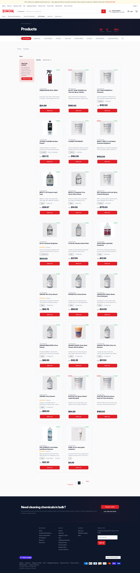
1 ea (70, 458)
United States (112, 557)
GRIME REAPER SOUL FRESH (49, 90)
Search (4, 6)
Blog (79, 535)
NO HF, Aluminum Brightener (49, 243)
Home (3, 16)
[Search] (103, 11)
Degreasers (37, 38)
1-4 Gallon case (44, 254)
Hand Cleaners (100, 38)
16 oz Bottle (43, 152)
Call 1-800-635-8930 (110, 511)
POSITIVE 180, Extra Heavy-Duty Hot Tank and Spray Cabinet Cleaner (106, 398)
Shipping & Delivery (32, 6)
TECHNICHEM (43, 88)
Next (87, 481)
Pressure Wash (79, 38)
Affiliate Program (83, 533)
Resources (58, 16)
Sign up (101, 543)
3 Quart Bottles (49, 458)
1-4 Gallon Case (78, 356)
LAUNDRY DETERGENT (75, 141)
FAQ (24, 6)
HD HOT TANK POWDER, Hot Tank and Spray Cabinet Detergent (77, 92)
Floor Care (68, 38)
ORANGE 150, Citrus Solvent (48, 294)
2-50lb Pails (108, 101)
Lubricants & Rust (113, 38)
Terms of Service (68, 6)
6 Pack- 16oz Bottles (53, 152)
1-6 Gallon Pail (78, 254)
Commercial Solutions (14, 16)
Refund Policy (58, 6)
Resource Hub (41, 6)
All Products (41, 16)
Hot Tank (89, 38)
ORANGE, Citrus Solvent (47, 396)
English (135, 6)
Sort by (38, 60)
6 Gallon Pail (49, 203)
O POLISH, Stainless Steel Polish (78, 243)
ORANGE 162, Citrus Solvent (77, 294)
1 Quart (42, 458)
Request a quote (27, 78)
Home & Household (29, 16)
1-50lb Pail (100, 101)
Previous (70, 484)
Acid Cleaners (48, 38)
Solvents (58, 38)
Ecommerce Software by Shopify (27, 568)
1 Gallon (42, 203)
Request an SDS (17, 6)
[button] (130, 11)
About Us (9, 6)
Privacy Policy (50, 6)
